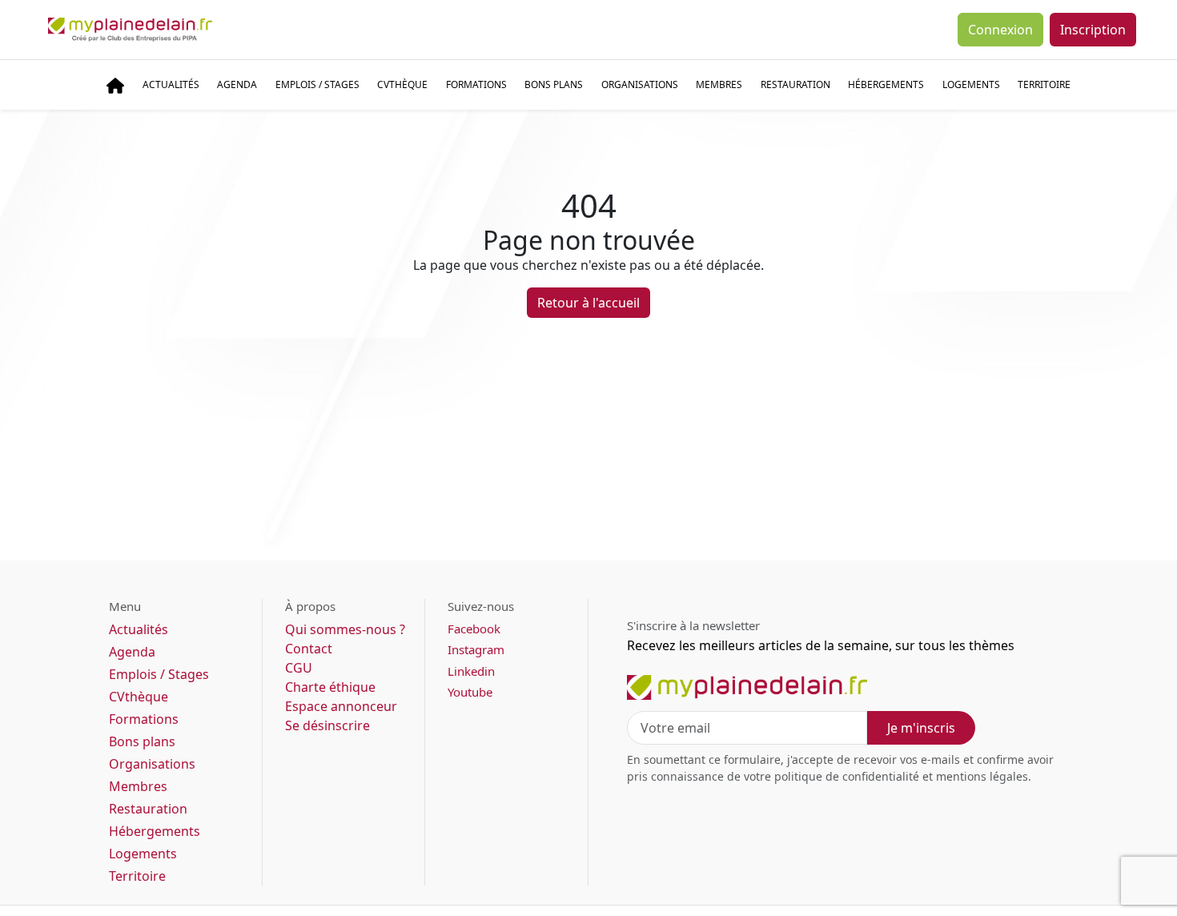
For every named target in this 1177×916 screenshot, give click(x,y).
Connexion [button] (1000, 29)
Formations (476, 84)
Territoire (1044, 84)
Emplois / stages (317, 84)
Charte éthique (330, 687)
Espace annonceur (341, 706)
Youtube (470, 692)
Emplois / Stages (159, 674)
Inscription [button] (1093, 29)
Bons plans (553, 84)
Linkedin (471, 671)
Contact (308, 648)
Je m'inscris (921, 728)
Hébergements (886, 84)
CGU (298, 668)
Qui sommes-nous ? (345, 629)
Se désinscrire (327, 725)
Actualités (171, 84)
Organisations (639, 84)
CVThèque (402, 84)
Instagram (476, 649)
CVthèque (138, 696)
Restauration (795, 84)
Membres (719, 84)
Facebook (474, 629)
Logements (971, 84)
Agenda (237, 84)
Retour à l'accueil (588, 302)
